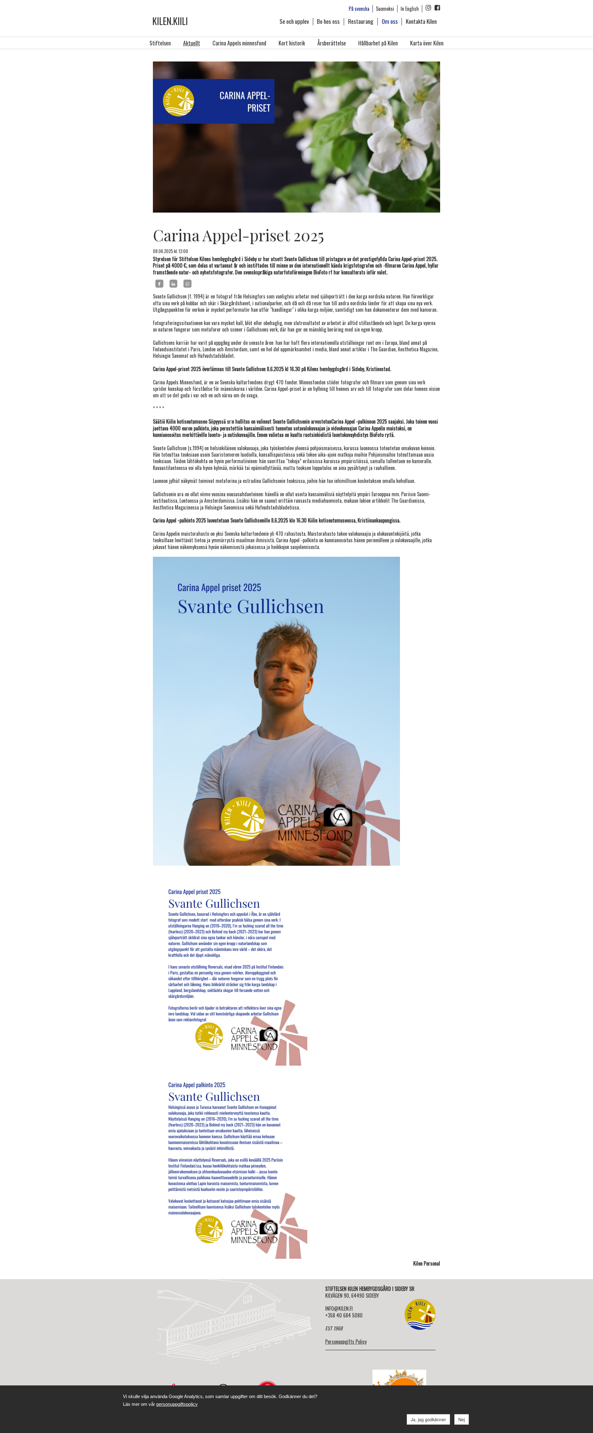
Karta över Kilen (427, 43)
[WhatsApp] (187, 284)
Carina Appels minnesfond (239, 43)
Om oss (390, 21)
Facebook (437, 8)
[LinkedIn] (174, 284)
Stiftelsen (160, 43)
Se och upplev (294, 21)
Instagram (428, 8)
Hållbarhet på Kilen (378, 43)
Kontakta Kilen (421, 21)
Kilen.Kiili (170, 21)
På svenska (359, 8)
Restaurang (360, 21)
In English (410, 8)
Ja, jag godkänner (428, 1419)
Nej (461, 1419)
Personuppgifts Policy (346, 1341)
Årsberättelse (332, 43)
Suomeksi (385, 8)
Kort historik (292, 43)
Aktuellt (191, 43)
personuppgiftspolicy (177, 1404)
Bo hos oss (328, 21)
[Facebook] (159, 284)
